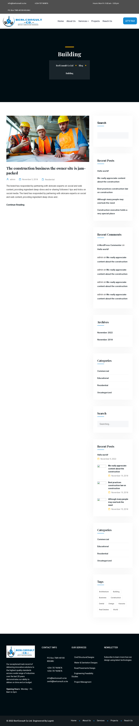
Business (102, 598)
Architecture (104, 592)
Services (82, 21)
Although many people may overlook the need (118, 502)
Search (101, 123)
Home (61, 21)
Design (111, 604)
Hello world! (103, 171)
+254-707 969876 (41, 3)
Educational (103, 378)
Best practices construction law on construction (117, 485)
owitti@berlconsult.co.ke (57, 681)
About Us (71, 21)
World (115, 610)
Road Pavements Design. (85, 668)
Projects (95, 21)
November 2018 (105, 339)
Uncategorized (104, 392)
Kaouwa (122, 604)
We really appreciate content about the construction (117, 469)
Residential (50, 179)
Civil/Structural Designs (84, 657)
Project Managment (82, 682)
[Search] (126, 423)
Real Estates (104, 610)
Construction (116, 598)
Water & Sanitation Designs (85, 663)
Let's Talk (130, 21)
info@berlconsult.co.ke (17, 3)
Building (116, 592)
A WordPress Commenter (109, 245)
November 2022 (105, 332)
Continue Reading (15, 204)
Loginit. (50, 721)
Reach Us (107, 21)
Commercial (103, 371)
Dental (101, 604)
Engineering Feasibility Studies (82, 675)
